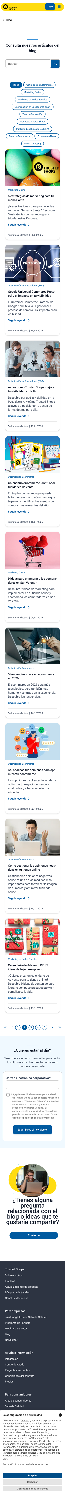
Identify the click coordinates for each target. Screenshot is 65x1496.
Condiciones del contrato (19, 1375)
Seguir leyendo (17, 224)
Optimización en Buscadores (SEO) (32, 107)
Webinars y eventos (16, 1328)
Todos (16, 84)
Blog (9, 20)
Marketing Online (32, 92)
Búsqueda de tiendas (17, 1292)
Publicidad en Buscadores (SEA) (32, 129)
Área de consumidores (18, 1400)
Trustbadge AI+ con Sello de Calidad (26, 1317)
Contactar (34, 1235)
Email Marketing (32, 143)
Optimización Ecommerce (39, 84)
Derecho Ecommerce (19, 136)
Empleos (10, 1281)
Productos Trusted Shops (32, 121)
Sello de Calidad (14, 1406)
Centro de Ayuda (14, 1364)
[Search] (55, 63)
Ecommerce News (47, 136)
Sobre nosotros (14, 1275)
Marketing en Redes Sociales (32, 99)
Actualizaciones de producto (21, 1286)
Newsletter (11, 1339)
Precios (9, 1381)
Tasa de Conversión (32, 114)
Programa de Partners (17, 1322)
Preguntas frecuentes (17, 1370)
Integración (11, 1358)
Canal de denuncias (16, 1298)
